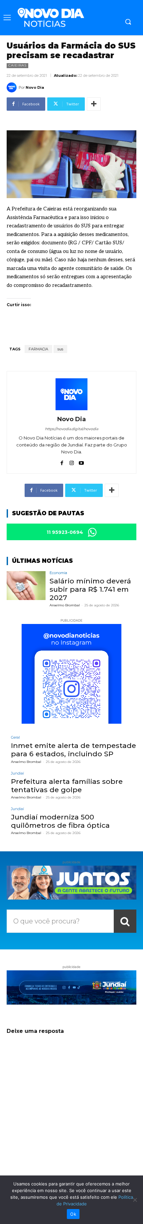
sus (60, 349)
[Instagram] (71, 461)
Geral (15, 737)
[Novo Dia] (13, 87)
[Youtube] (81, 461)
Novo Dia (35, 87)
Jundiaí (17, 773)
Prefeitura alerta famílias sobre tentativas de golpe (67, 785)
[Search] (125, 921)
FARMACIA (38, 349)
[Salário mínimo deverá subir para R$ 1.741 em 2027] (26, 585)
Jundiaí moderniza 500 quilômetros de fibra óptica (60, 821)
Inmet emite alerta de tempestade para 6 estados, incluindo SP (73, 749)
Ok (73, 1214)
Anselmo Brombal (65, 605)
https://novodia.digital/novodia (71, 429)
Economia (58, 573)
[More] (94, 104)
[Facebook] (62, 461)
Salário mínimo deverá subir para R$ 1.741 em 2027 (90, 589)
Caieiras (17, 65)
